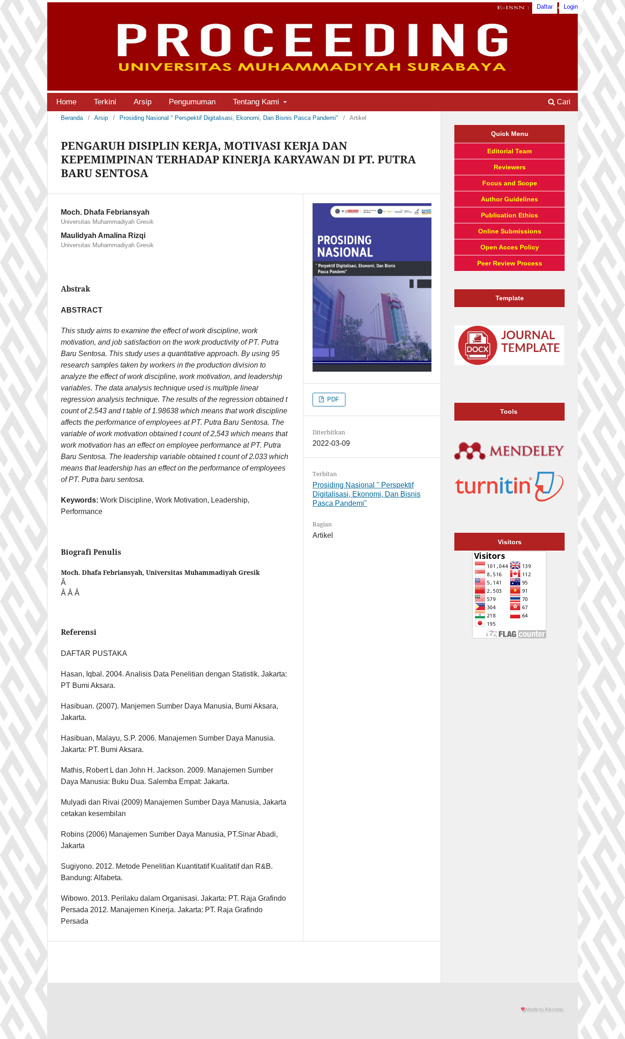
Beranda (72, 117)
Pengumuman (192, 101)
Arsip (142, 101)
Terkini (105, 101)
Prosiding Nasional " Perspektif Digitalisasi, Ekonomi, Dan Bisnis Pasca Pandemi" (228, 117)
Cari (563, 102)
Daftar (545, 6)
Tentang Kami (257, 101)
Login (571, 6)
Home (66, 101)
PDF (332, 399)
